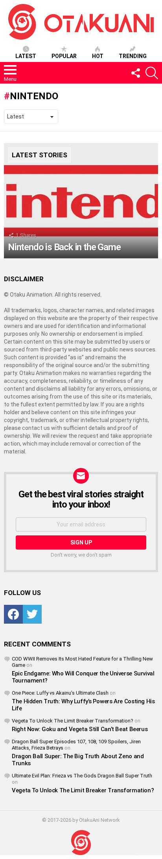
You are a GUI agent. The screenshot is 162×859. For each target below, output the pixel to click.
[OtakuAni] (81, 842)
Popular (64, 56)
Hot (97, 56)
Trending (133, 56)
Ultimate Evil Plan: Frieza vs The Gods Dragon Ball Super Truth (82, 776)
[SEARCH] (151, 73)
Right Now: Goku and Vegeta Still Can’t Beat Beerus (79, 729)
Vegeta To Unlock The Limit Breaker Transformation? (72, 721)
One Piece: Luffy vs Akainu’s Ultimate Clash (60, 693)
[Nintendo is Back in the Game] (81, 200)
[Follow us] (135, 73)
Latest (25, 56)
